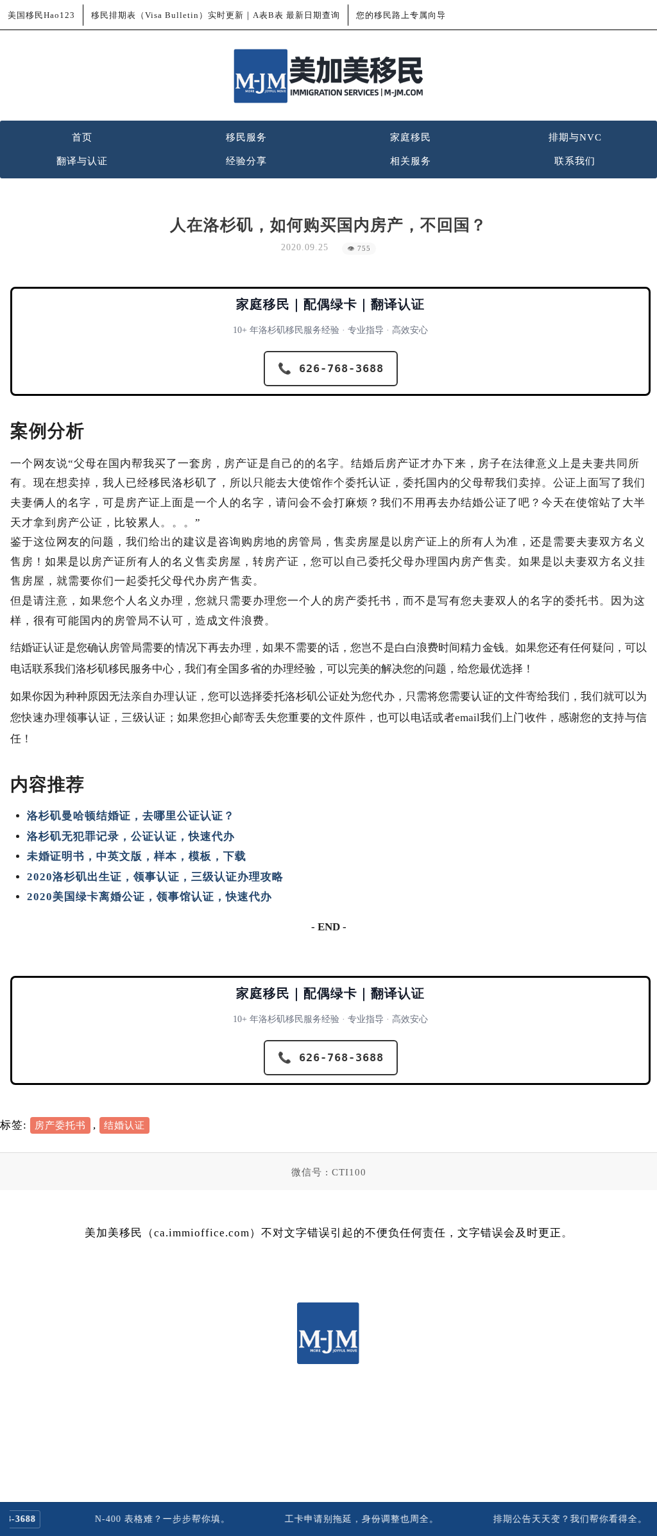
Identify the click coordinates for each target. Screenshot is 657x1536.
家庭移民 (410, 137)
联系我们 (574, 161)
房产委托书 (60, 1125)
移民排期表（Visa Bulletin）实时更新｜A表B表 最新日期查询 (215, 15)
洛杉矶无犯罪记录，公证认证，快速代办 (131, 836)
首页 (82, 137)
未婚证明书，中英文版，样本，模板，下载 (136, 856)
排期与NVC (575, 137)
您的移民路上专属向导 (401, 15)
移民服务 (246, 137)
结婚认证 (124, 1125)
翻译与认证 (82, 161)
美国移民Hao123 (41, 15)
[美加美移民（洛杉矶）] (328, 76)
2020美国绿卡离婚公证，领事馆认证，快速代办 (149, 897)
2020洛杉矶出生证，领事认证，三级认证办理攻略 (155, 877)
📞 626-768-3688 (331, 368)
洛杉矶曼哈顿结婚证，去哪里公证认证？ (131, 816)
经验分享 (246, 161)
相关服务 (410, 161)
